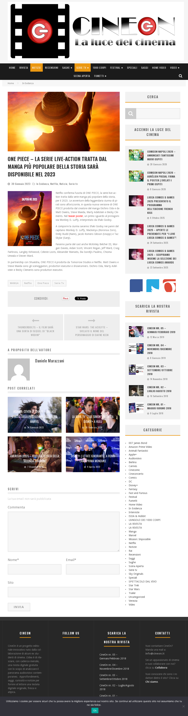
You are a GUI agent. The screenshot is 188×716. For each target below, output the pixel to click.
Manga (132, 531)
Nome (13, 560)
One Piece (43, 283)
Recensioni (51, 67)
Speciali (132, 67)
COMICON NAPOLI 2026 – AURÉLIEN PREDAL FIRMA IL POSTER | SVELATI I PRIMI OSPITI (161, 178)
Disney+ (133, 485)
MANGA (14, 283)
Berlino (133, 462)
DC (130, 481)
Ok (95, 710)
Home (12, 67)
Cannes (133, 466)
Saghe (66, 67)
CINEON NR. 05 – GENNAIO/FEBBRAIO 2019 (161, 330)
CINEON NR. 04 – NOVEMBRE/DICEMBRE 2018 (159, 349)
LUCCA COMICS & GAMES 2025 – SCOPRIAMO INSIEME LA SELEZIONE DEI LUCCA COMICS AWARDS (161, 256)
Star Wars (134, 589)
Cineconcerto (136, 473)
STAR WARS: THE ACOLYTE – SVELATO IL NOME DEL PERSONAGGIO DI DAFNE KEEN (92, 331)
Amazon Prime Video (140, 446)
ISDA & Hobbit (137, 516)
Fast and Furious (138, 493)
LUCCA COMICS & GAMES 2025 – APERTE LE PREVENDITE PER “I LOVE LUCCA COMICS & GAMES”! (161, 231)
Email (71, 560)
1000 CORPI (99, 67)
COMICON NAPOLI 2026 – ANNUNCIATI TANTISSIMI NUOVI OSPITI (161, 155)
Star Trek (134, 585)
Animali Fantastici (138, 450)
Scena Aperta (82, 76)
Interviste (134, 512)
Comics (133, 477)
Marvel (132, 535)
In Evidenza (42, 184)
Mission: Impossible (140, 539)
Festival (115, 67)
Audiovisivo (135, 458)
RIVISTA (23, 67)
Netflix (54, 184)
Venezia (133, 600)
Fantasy (133, 489)
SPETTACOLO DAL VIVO (143, 581)
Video (173, 67)
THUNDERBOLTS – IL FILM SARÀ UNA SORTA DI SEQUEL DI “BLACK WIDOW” (35, 331)
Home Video (159, 67)
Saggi (144, 67)
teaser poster (75, 216)
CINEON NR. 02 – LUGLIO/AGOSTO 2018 (159, 389)
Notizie (36, 67)
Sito (11, 582)
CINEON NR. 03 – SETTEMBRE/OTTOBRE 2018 (160, 370)
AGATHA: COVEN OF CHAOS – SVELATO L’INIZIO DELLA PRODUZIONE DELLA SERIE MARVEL (34, 416)
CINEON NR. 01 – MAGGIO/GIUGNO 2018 (159, 406)
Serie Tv (59, 283)
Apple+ (133, 454)
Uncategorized (137, 596)
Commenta (16, 507)
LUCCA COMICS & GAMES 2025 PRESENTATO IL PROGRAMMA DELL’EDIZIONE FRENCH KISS (160, 205)
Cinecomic (134, 469)
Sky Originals (136, 573)
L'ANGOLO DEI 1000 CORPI (144, 519)
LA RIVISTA (135, 523)
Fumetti (99, 76)
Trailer (132, 593)
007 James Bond (138, 443)
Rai (130, 550)
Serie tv (81, 67)
